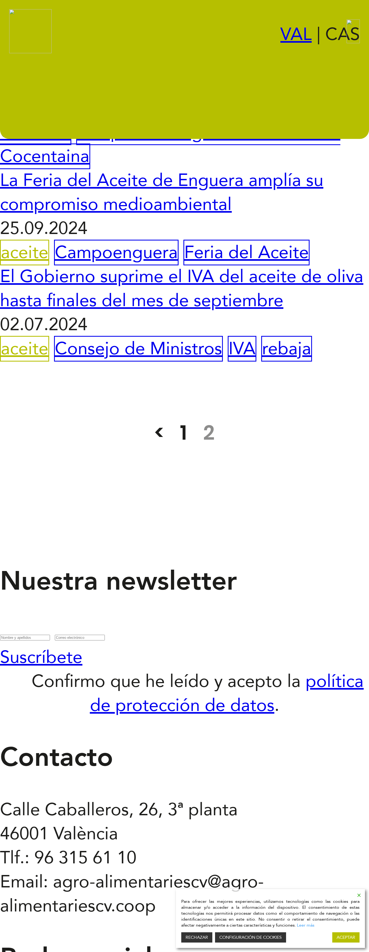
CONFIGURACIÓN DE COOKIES (250, 937)
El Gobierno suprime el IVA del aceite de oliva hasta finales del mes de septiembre (181, 289)
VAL (296, 34)
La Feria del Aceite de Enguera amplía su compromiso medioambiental (161, 192)
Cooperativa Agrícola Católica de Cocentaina (170, 144)
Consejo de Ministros (138, 349)
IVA (242, 349)
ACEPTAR (346, 937)
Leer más (305, 925)
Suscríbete (41, 657)
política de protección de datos (227, 693)
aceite (24, 252)
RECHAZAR (197, 937)
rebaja (286, 349)
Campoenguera (116, 252)
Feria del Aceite (246, 252)
